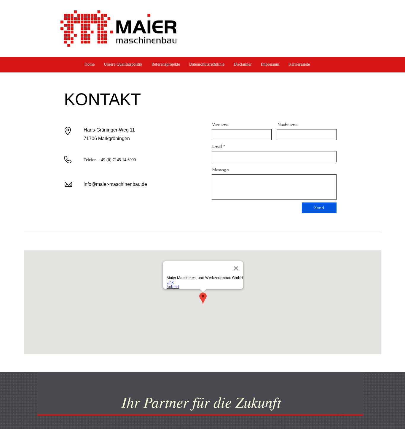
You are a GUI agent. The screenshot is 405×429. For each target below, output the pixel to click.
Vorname (220, 124)
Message (220, 169)
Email (217, 146)
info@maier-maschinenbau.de (115, 184)
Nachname (288, 124)
